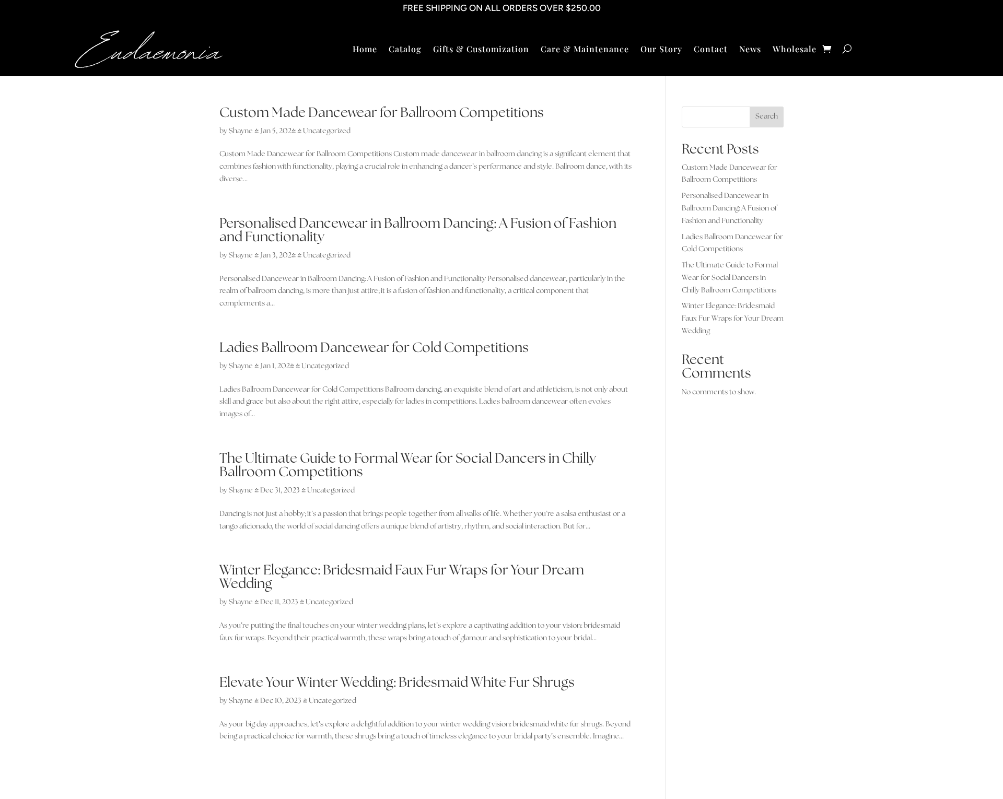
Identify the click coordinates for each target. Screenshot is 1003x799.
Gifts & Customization (481, 49)
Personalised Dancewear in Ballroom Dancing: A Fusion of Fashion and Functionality (417, 230)
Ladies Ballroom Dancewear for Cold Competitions (374, 348)
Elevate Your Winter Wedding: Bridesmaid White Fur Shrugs (397, 683)
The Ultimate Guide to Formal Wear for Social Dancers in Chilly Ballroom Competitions (407, 465)
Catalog (405, 49)
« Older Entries (244, 780)
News (750, 49)
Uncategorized (327, 131)
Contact (711, 49)
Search (766, 116)
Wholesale (795, 49)
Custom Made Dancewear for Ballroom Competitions (381, 113)
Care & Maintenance (585, 49)
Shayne (241, 131)
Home (365, 49)
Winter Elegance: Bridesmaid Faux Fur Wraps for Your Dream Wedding (401, 577)
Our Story (661, 49)
